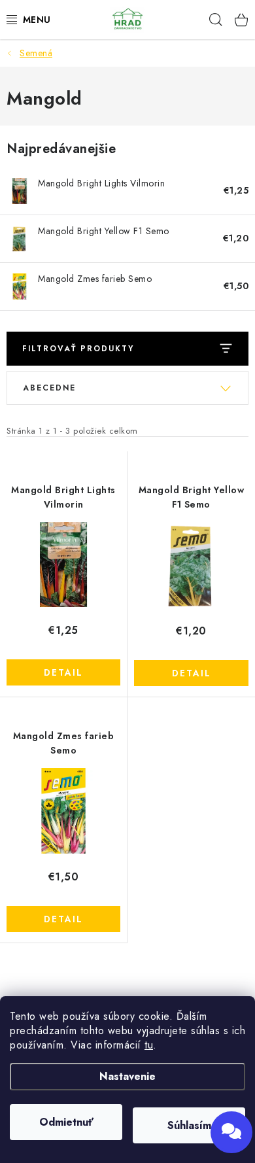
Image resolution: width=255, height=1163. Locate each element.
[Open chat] (231, 1132)
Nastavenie (127, 1076)
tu (148, 1044)
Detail (63, 672)
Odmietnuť (66, 1122)
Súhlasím (189, 1125)
